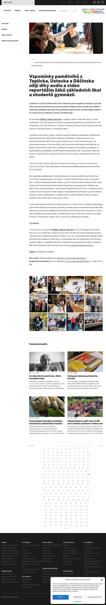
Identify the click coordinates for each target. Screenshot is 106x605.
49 (53, 459)
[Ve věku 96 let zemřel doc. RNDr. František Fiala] (47, 361)
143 (56, 487)
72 (57, 465)
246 (61, 522)
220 (66, 512)
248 (71, 522)
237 (61, 519)
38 (52, 455)
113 (54, 478)
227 (56, 516)
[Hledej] (75, 10)
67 (84, 462)
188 (88, 500)
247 (66, 522)
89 (83, 468)
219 (61, 512)
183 (63, 500)
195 (76, 503)
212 (71, 509)
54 (75, 459)
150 (44, 490)
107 (73, 474)
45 (83, 455)
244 (50, 522)
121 (44, 481)
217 (51, 512)
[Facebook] (94, 2)
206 (86, 506)
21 (74, 449)
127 (73, 481)
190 (51, 503)
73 (61, 465)
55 (79, 459)
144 (61, 487)
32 (74, 452)
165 (71, 493)
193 (66, 503)
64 (70, 462)
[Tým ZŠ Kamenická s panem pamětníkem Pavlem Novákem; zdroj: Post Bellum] (38, 322)
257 (71, 525)
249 (76, 522)
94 (59, 471)
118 (77, 478)
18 (61, 449)
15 (48, 449)
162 (56, 493)
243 (45, 522)
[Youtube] (102, 2)
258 (76, 525)
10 (76, 446)
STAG (85, 2)
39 (57, 455)
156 (73, 490)
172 (59, 497)
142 (51, 487)
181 (54, 500)
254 (56, 525)
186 (78, 500)
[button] (102, 580)
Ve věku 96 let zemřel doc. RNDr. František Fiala (45, 377)
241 (81, 519)
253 (50, 525)
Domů (33, 59)
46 (88, 455)
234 (45, 519)
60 (52, 462)
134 (58, 484)
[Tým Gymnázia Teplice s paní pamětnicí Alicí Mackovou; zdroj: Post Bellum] (38, 303)
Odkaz (32, 252)
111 (45, 478)
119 (82, 478)
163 (61, 493)
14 (44, 449)
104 (58, 474)
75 (70, 465)
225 (46, 516)
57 (88, 459)
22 (78, 449)
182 (59, 500)
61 (57, 462)
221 (71, 512)
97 (72, 471)
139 (83, 484)
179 (44, 500)
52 (66, 459)
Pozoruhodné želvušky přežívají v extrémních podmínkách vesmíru (46, 422)
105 (63, 474)
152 (54, 490)
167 (81, 493)
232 (81, 516)
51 (61, 459)
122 (49, 481)
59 (48, 462)
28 (57, 452)
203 (71, 506)
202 (66, 506)
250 (82, 522)
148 (81, 487)
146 (71, 487)
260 (86, 525)
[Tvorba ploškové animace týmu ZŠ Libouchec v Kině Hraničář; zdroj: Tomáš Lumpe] (38, 285)
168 (86, 493)
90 (88, 468)
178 (88, 497)
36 (44, 455)
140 (88, 484)
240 (76, 519)
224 (86, 512)
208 (51, 509)
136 (68, 484)
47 (44, 459)
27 (53, 452)
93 (54, 471)
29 (62, 452)
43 (74, 455)
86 (70, 468)
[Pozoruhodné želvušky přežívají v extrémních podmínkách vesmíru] (47, 406)
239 (71, 519)
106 (68, 474)
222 (76, 512)
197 (86, 503)
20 (70, 449)
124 (58, 481)
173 (63, 497)
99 (81, 471)
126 (68, 481)
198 (45, 506)
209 (56, 509)
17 (57, 449)
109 (83, 474)
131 (44, 484)
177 (83, 497)
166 (76, 493)
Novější (31, 445)
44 (79, 455)
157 (78, 490)
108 (78, 474)
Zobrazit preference (95, 597)
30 (66, 452)
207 (46, 509)
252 (45, 525)
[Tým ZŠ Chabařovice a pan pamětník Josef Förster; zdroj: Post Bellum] (75, 322)
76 (75, 465)
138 (78, 484)
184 (68, 500)
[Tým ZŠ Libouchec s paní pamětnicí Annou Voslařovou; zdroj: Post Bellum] (94, 303)
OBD (69, 2)
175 (73, 497)
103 (53, 474)
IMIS (77, 2)
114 (59, 478)
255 (61, 525)
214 (81, 509)
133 (53, 484)
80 (44, 468)
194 (71, 503)
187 (83, 500)
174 (68, 497)
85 (66, 468)
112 (49, 478)
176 (78, 497)
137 (73, 484)
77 (79, 465)
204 (76, 506)
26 (48, 452)
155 (68, 490)
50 (57, 459)
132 (49, 484)
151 (49, 490)
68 (88, 462)
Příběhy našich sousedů (50, 119)
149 (86, 487)
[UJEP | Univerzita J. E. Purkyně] (93, 12)
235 (51, 519)
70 (48, 465)
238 (66, 519)
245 (56, 522)
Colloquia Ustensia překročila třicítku (82, 377)
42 (70, 455)
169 (44, 497)
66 (79, 462)
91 (45, 471)
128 (78, 481)
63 (66, 462)
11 (80, 446)
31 (70, 452)
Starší (101, 445)
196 (81, 503)
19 (65, 449)
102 (48, 474)
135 (63, 484)
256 (66, 525)
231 (76, 516)
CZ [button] (62, 2)
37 (48, 455)
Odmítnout (77, 597)
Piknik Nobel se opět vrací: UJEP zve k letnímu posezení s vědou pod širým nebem (85, 423)
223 (81, 512)
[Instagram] (98, 2)
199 (50, 506)
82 (52, 468)
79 (88, 465)
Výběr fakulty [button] (8, 2)
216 (46, 512)
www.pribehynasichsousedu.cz (81, 245)
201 (61, 506)
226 (51, 516)
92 (50, 471)
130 (88, 481)
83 (57, 468)
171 (54, 497)
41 (66, 455)
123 (54, 481)
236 (56, 519)
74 (66, 465)
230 (71, 516)
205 (81, 506)
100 (86, 471)
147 (76, 487)
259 (81, 525)
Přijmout (60, 597)
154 (63, 490)
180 (49, 500)
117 (73, 478)
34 (83, 452)
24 (87, 449)
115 (63, 478)
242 (86, 519)
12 (84, 446)
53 (70, 459)
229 (66, 516)
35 (88, 452)
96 (68, 471)
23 (83, 449)
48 (48, 459)
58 (43, 462)
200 (55, 506)
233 (86, 516)
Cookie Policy (78, 601)
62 (61, 462)
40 (61, 455)
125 (63, 481)
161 (51, 493)
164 (66, 493)
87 (74, 468)
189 (46, 503)
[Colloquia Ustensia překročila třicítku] (85, 361)
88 (79, 468)
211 (66, 509)
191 (56, 503)
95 (63, 471)
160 (46, 493)
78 (83, 465)
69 (44, 465)
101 (44, 474)
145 (66, 487)
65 (75, 462)
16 (53, 449)
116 (68, 478)
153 (59, 490)
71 (53, 465)
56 (83, 459)
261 (66, 528)
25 (44, 452)
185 (73, 500)
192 (61, 503)
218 (56, 512)
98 (77, 471)
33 (79, 452)
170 (49, 497)
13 (88, 446)
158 (83, 490)
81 (48, 468)
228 (61, 516)
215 (86, 509)
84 (61, 468)
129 (83, 481)
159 (88, 490)
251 (87, 522)
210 (62, 509)
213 (76, 509)
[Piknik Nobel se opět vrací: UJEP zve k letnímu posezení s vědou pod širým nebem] (85, 406)
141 (46, 487)
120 (87, 478)
